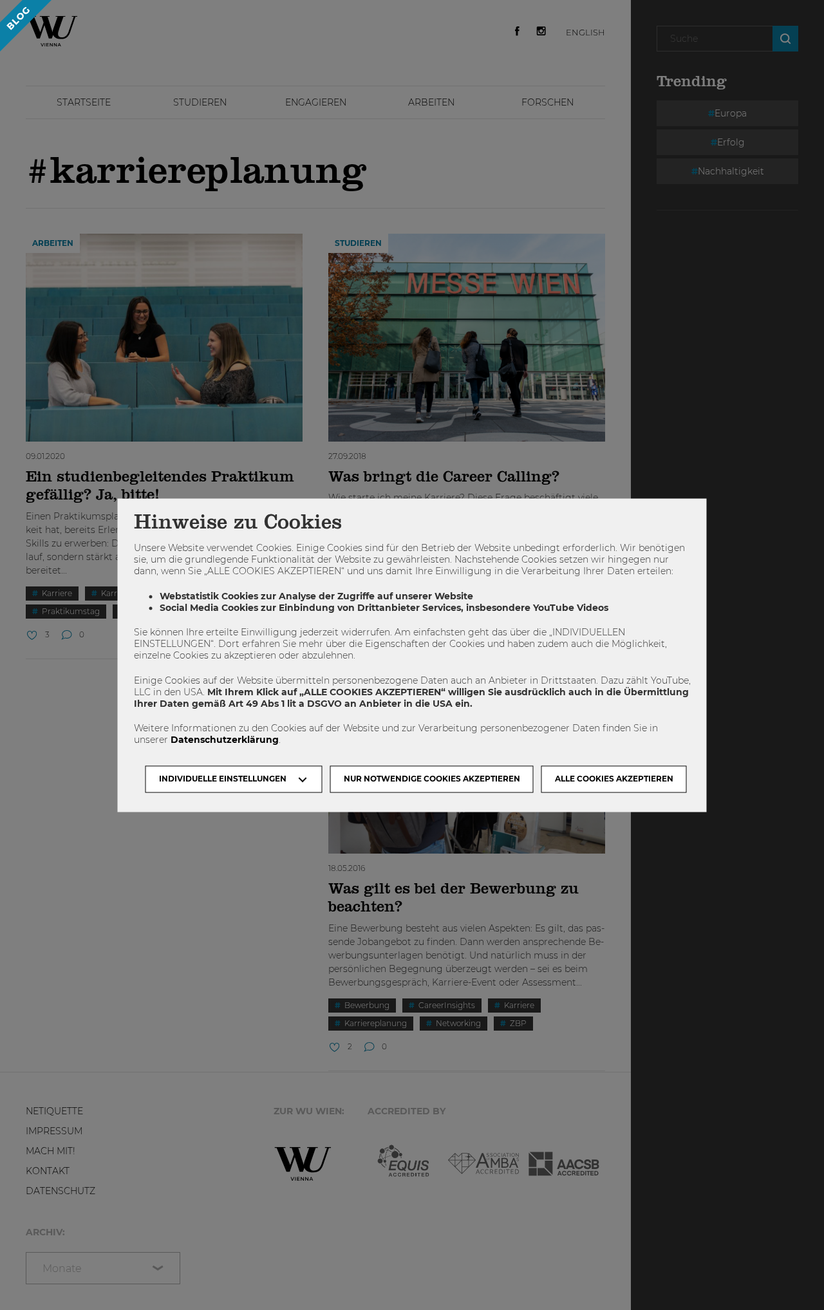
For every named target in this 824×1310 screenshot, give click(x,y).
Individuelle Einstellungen (222, 778)
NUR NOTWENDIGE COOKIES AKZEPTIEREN (432, 778)
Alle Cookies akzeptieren (614, 778)
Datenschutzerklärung (225, 740)
